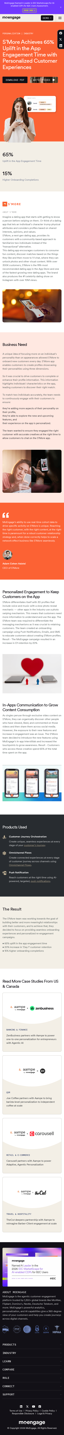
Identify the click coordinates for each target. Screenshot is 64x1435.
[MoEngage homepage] (11, 18)
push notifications (40, 881)
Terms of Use (15, 1410)
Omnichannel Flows (20, 865)
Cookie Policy (48, 1410)
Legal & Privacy (44, 1413)
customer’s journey (34, 845)
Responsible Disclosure (23, 1413)
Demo (46, 18)
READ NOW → (29, 10)
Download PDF (15, 79)
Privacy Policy (32, 1410)
